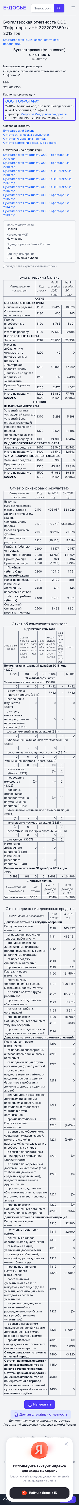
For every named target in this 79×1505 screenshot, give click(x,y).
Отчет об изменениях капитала (24, 138)
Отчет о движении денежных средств (30, 142)
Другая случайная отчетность (43, 1414)
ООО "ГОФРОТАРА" (22, 101)
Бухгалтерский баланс (18, 130)
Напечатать (42, 1404)
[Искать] (59, 8)
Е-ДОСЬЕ (14, 8)
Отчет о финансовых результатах (26, 134)
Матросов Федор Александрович (44, 114)
